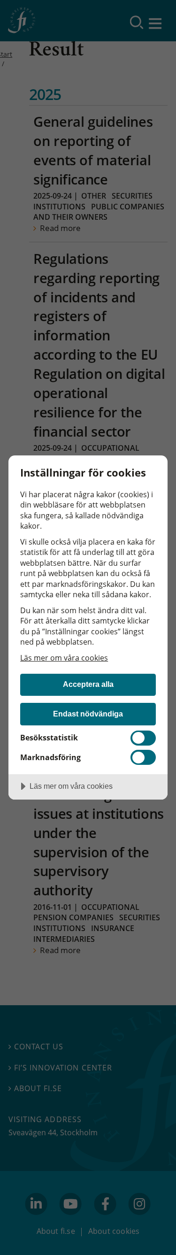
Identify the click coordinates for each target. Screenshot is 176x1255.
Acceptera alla (88, 684)
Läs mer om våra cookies (64, 658)
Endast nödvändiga (88, 713)
